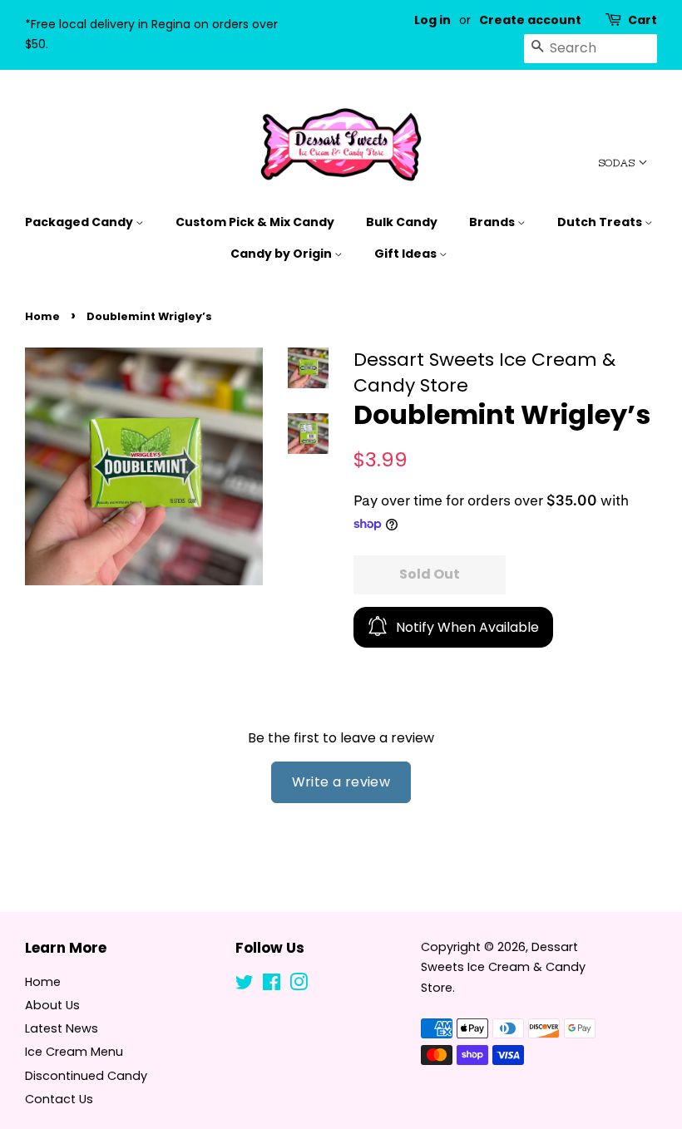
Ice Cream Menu (74, 1051)
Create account (530, 20)
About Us (52, 1005)
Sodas (618, 163)
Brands (493, 222)
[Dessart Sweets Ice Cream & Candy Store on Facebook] (271, 985)
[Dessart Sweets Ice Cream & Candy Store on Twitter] (244, 985)
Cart (642, 20)
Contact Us (59, 1099)
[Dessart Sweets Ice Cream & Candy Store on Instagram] (298, 985)
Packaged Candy (80, 222)
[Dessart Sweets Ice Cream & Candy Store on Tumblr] (325, 985)
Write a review (341, 781)
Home (42, 316)
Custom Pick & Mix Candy (254, 222)
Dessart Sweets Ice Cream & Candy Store (503, 967)
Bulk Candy (401, 222)
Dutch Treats (601, 222)
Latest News (61, 1028)
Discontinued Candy (86, 1075)
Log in (432, 20)
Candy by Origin (282, 253)
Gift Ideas (406, 253)
